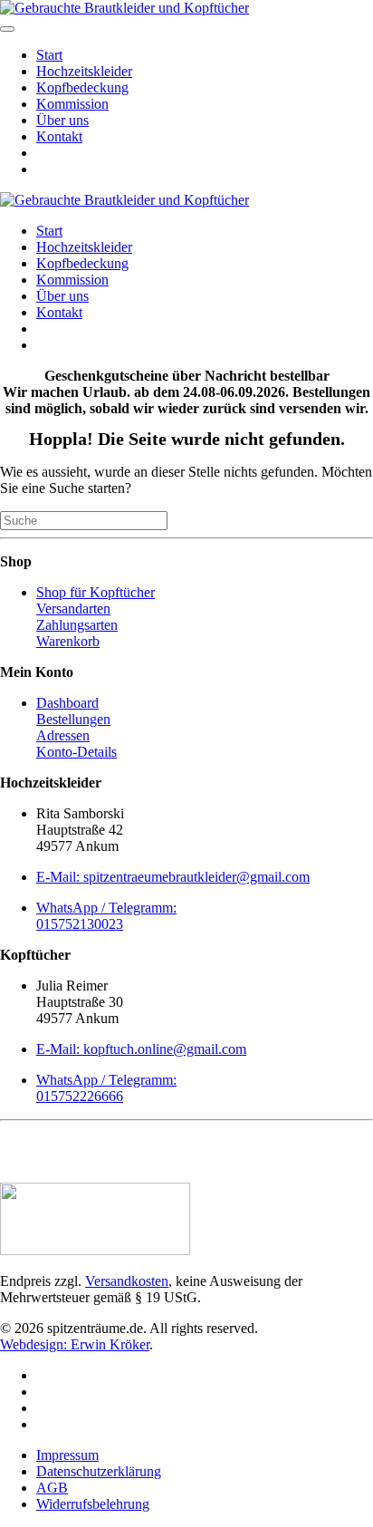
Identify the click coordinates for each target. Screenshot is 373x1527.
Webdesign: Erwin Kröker (74, 1344)
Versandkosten (126, 1281)
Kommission (72, 103)
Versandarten (73, 608)
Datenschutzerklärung (98, 1471)
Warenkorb (68, 641)
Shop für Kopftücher (95, 592)
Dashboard (67, 702)
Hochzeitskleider (84, 71)
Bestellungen (73, 719)
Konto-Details (76, 751)
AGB (52, 1487)
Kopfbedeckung (82, 87)
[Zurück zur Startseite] (124, 7)
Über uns (62, 120)
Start (49, 55)
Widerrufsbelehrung (92, 1504)
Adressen (63, 735)
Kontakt (59, 136)
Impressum (67, 1455)
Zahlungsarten (77, 625)
